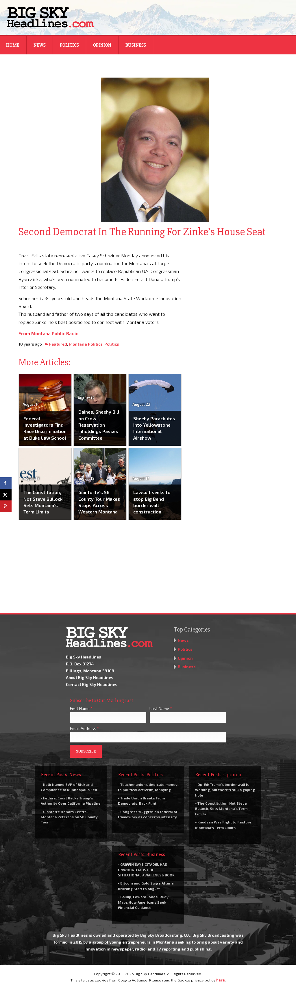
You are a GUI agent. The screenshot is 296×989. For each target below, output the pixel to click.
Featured (58, 344)
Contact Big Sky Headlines (91, 684)
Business (135, 45)
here (220, 980)
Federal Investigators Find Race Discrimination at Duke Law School (44, 428)
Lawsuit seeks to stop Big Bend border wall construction (152, 501)
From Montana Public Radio (48, 333)
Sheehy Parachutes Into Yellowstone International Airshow (154, 428)
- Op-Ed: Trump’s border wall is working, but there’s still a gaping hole (225, 789)
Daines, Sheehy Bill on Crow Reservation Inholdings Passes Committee (98, 425)
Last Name (160, 708)
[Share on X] (6, 494)
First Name (81, 708)
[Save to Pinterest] (6, 506)
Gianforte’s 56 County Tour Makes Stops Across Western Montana (99, 501)
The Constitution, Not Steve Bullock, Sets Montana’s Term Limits (43, 501)
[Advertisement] (240, 288)
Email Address (84, 728)
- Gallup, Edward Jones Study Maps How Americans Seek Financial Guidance (143, 901)
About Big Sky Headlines (89, 677)
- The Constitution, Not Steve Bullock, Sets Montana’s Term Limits (221, 808)
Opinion (102, 45)
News (40, 45)
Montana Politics (86, 344)
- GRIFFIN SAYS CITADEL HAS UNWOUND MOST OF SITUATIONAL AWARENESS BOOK (146, 869)
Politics (69, 45)
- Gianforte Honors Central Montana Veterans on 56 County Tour (69, 816)
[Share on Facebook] (6, 483)
